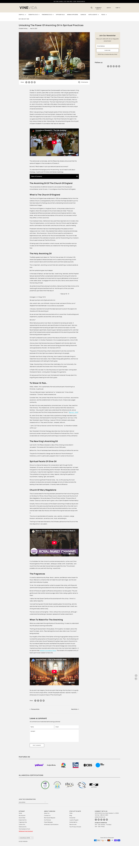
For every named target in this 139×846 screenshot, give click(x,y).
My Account (22, 815)
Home (20, 813)
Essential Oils (22, 820)
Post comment (37, 745)
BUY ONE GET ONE (24, 19)
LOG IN (109, 7)
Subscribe (107, 50)
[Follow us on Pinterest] (116, 66)
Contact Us (47, 815)
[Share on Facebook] (26, 82)
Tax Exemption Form (24, 829)
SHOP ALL (21, 14)
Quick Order (22, 817)
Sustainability (73, 822)
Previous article (35, 709)
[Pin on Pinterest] (29, 82)
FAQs (71, 813)
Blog (71, 815)
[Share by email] (35, 82)
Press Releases (48, 822)
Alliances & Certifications (51, 824)
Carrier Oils (22, 824)
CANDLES (83, 14)
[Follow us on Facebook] (108, 66)
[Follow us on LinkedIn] (119, 66)
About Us (46, 813)
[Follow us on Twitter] (111, 66)
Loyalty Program (74, 820)
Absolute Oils (22, 826)
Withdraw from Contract (26, 831)
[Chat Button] (136, 675)
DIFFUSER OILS (60, 14)
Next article (74, 709)
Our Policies (47, 820)
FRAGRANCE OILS (47, 14)
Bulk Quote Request (49, 817)
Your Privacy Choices (75, 826)
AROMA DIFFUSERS (72, 14)
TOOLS (103, 14)
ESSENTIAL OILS (33, 14)
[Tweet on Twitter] (32, 82)
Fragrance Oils (23, 822)
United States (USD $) (25, 838)
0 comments (84, 82)
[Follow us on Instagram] (114, 66)
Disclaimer (72, 817)
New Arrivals (73, 824)
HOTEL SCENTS (92, 14)
